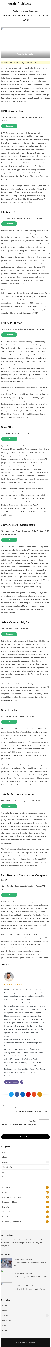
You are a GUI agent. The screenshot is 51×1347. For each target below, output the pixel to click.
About (4, 1172)
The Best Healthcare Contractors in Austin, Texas (6, 1263)
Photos (4, 1157)
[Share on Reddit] (34, 1094)
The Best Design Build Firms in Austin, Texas (6, 1275)
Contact (9, 126)
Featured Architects (9, 1202)
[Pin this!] (28, 1094)
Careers (5, 1177)
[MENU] (4, 4)
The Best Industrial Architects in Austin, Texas (18, 1124)
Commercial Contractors (28, 11)
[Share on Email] (39, 1094)
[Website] (21, 1082)
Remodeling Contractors (11, 1222)
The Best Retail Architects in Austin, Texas (31, 1111)
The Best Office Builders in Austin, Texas (6, 1287)
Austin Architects (19, 3)
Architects (6, 1187)
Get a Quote (7, 1167)
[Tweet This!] (11, 1094)
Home (4, 1152)
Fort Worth (6, 1207)
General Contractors (10, 1212)
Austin (15, 11)
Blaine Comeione (13, 984)
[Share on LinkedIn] (22, 1094)
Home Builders (7, 1217)
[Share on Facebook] (17, 1094)
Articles (5, 1162)
